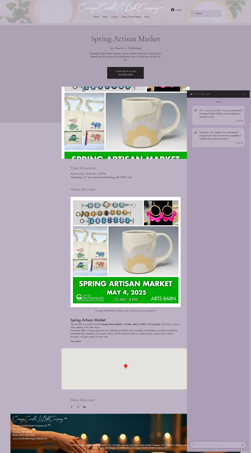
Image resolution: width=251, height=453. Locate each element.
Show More (75, 341)
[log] (218, 269)
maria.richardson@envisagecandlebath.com (30, 438)
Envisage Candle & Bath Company (119, 8)
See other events (125, 74)
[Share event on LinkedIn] (84, 407)
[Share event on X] (78, 407)
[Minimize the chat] (244, 94)
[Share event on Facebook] (71, 407)
